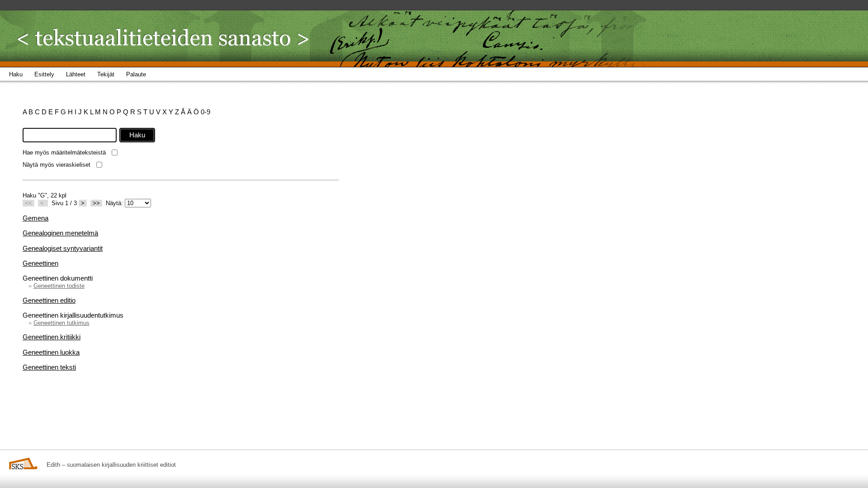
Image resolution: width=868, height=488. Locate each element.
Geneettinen (40, 263)
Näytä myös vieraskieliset (56, 164)
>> (96, 203)
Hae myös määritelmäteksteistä (64, 152)
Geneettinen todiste (59, 285)
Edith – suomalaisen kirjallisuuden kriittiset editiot (111, 464)
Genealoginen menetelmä (60, 233)
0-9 (205, 112)
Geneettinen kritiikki (51, 337)
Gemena (35, 218)
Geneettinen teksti (49, 367)
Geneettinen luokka (51, 352)
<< (28, 203)
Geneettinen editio (49, 300)
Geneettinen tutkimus (61, 322)
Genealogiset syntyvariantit (63, 248)
